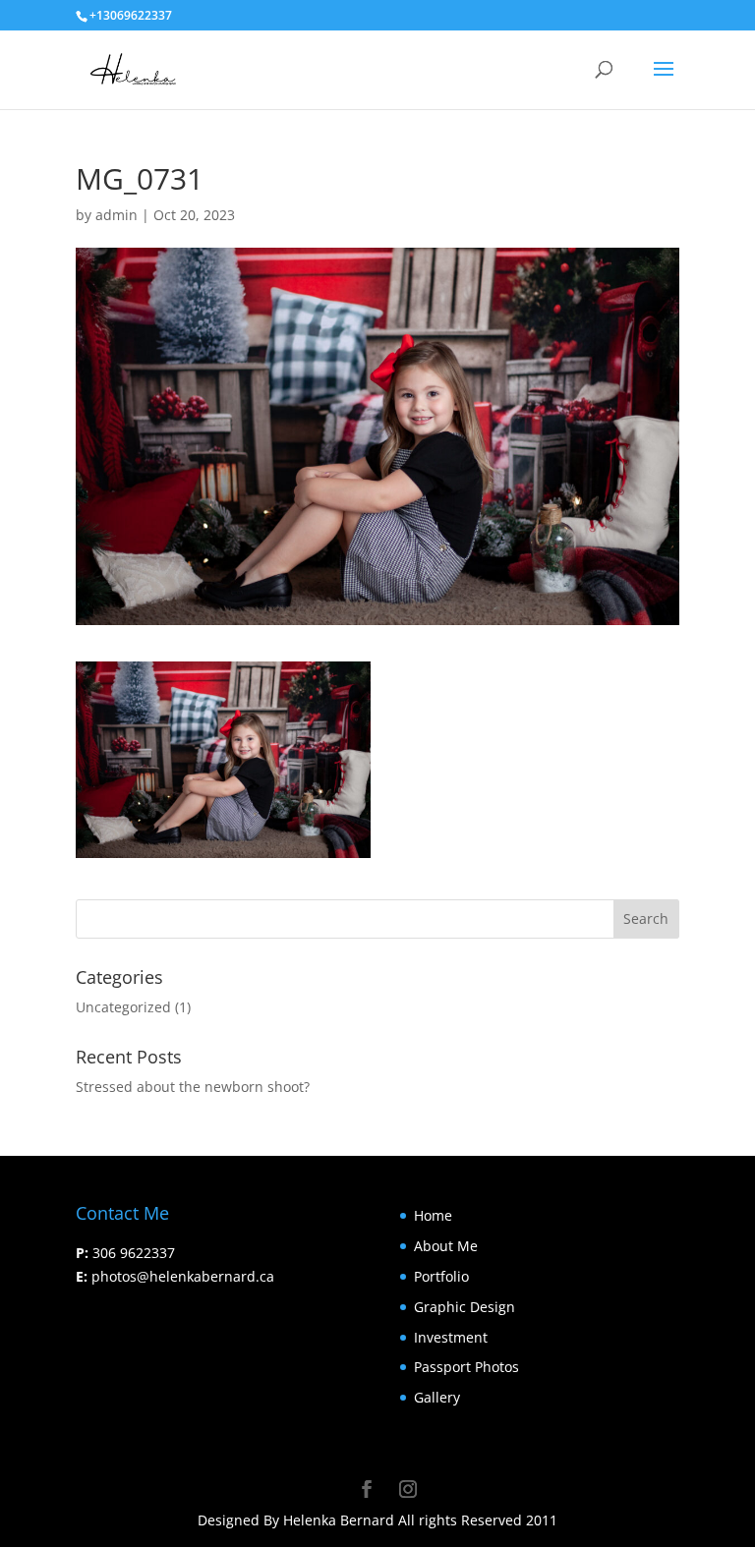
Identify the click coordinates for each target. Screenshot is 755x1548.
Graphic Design (464, 1306)
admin (116, 214)
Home (433, 1215)
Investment (451, 1337)
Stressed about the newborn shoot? (193, 1086)
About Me (446, 1245)
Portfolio (441, 1276)
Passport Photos (466, 1366)
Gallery (437, 1397)
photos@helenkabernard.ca (182, 1276)
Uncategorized (123, 1007)
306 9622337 (133, 1252)
